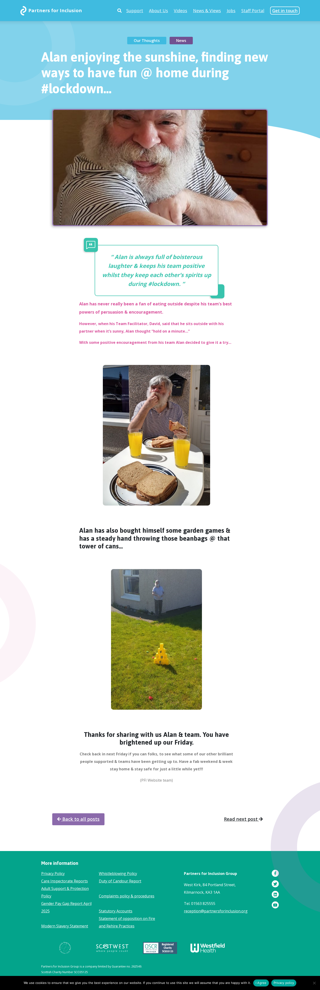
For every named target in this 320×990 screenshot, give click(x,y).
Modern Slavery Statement (64, 926)
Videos (180, 10)
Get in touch (285, 10)
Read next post (241, 819)
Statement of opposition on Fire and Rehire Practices (127, 922)
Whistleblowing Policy (118, 873)
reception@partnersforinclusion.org (216, 911)
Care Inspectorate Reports (64, 881)
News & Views (207, 10)
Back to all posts (80, 819)
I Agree (261, 983)
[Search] (119, 10)
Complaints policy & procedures (126, 896)
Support (134, 10)
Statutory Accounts (115, 911)
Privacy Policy (53, 873)
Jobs (231, 10)
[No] (314, 983)
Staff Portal (252, 10)
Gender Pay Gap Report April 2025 (66, 907)
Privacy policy (284, 983)
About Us (158, 10)
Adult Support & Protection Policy (65, 892)
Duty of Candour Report (120, 881)
